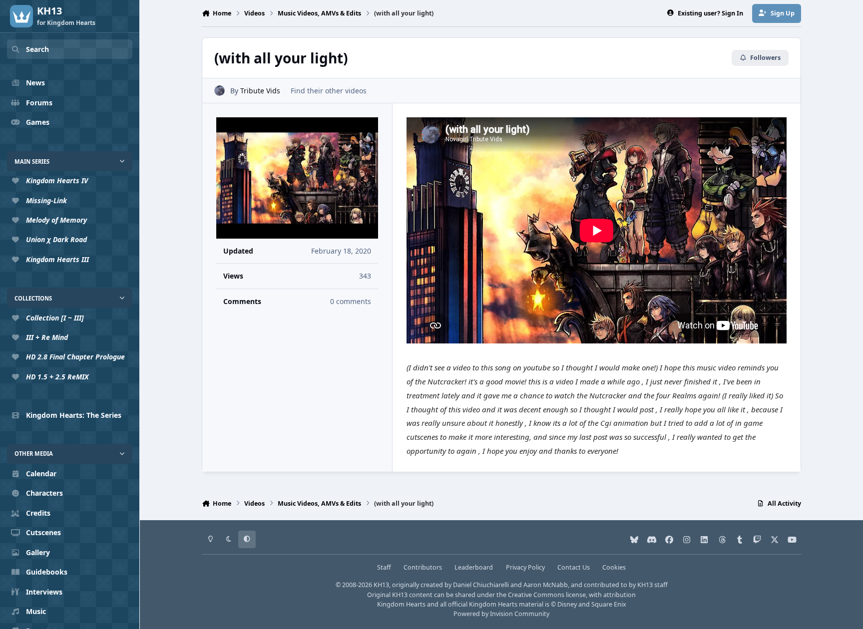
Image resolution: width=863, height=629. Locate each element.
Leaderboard (473, 567)
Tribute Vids (260, 90)
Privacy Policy (525, 567)
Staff (384, 567)
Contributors (423, 567)
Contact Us (573, 567)
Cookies (614, 567)
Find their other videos (329, 90)
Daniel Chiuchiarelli (481, 585)
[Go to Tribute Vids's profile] (219, 90)
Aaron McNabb (545, 585)
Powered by (501, 614)
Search (37, 49)
